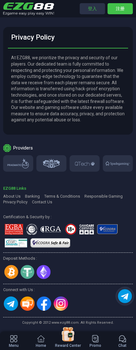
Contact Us (42, 202)
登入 (92, 8)
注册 (120, 8)
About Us (12, 196)
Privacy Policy (15, 202)
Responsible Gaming (103, 196)
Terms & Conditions (62, 196)
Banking (32, 196)
